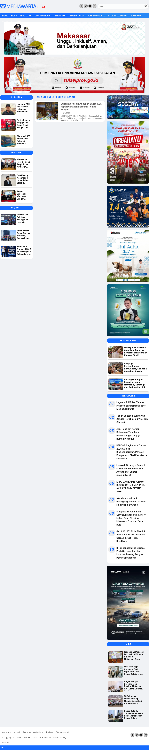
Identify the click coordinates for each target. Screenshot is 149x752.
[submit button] (146, 6)
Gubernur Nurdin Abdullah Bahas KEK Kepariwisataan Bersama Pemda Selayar (81, 106)
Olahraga (136, 16)
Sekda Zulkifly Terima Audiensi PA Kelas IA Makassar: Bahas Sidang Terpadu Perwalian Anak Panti (133, 715)
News (14, 16)
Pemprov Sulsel (96, 16)
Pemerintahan (76, 16)
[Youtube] (90, 6)
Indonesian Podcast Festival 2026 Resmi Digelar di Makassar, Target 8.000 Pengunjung (134, 656)
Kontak (17, 732)
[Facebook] (81, 6)
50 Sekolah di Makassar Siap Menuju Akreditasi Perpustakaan (133, 700)
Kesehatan (26, 16)
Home (5, 16)
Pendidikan (59, 16)
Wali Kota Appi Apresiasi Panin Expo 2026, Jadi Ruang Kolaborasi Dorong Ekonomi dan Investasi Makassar (132, 670)
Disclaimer (6, 732)
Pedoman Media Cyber (33, 732)
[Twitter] (86, 6)
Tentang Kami (62, 732)
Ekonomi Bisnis (42, 16)
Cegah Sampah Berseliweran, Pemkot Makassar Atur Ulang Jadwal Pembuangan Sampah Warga (133, 685)
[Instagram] (94, 6)
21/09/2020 (65, 113)
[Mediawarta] (22, 8)
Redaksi (50, 732)
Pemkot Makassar (117, 16)
